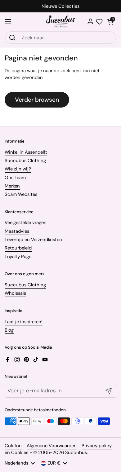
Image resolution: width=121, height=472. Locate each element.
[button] (110, 21)
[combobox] (60, 37)
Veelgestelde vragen (26, 222)
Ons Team (15, 177)
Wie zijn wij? (18, 169)
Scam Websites (21, 194)
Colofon (13, 446)
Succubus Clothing (25, 160)
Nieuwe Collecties (60, 6)
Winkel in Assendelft (26, 152)
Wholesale (15, 293)
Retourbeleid (18, 248)
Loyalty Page (18, 257)
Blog (9, 330)
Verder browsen (37, 100)
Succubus (76, 452)
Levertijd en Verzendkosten (33, 239)
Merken (12, 186)
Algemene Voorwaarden (52, 446)
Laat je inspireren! (24, 322)
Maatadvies (17, 231)
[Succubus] (60, 21)
